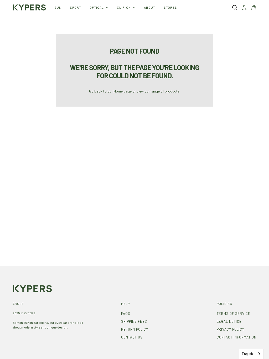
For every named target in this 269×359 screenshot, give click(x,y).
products (172, 91)
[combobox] (251, 354)
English (247, 354)
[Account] (244, 7)
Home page (122, 91)
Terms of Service (233, 313)
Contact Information (236, 337)
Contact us (132, 337)
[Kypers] (29, 7)
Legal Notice (229, 321)
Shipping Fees (134, 321)
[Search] (234, 7)
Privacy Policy (230, 329)
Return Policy (134, 329)
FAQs (125, 313)
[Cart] (253, 7)
